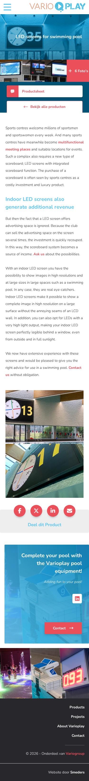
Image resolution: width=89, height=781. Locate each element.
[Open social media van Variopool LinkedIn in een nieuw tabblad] (77, 598)
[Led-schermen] (11, 71)
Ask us (38, 254)
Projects (77, 716)
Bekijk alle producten (48, 106)
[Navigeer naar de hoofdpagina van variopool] (57, 7)
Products (77, 707)
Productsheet (33, 91)
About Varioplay (70, 726)
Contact (60, 628)
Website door (66, 772)
